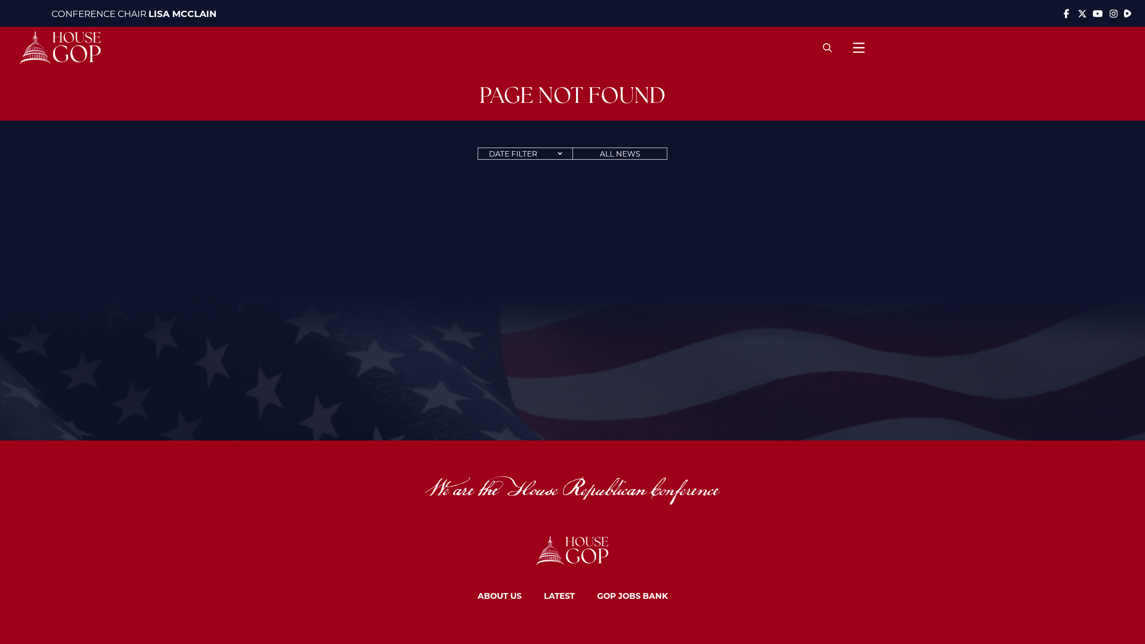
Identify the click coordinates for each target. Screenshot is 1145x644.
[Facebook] (1066, 13)
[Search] (827, 48)
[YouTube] (1097, 13)
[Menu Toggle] (858, 48)
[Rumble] (1128, 13)
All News (620, 153)
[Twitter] (1082, 13)
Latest (559, 595)
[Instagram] (1113, 13)
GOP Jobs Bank (632, 595)
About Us (500, 595)
